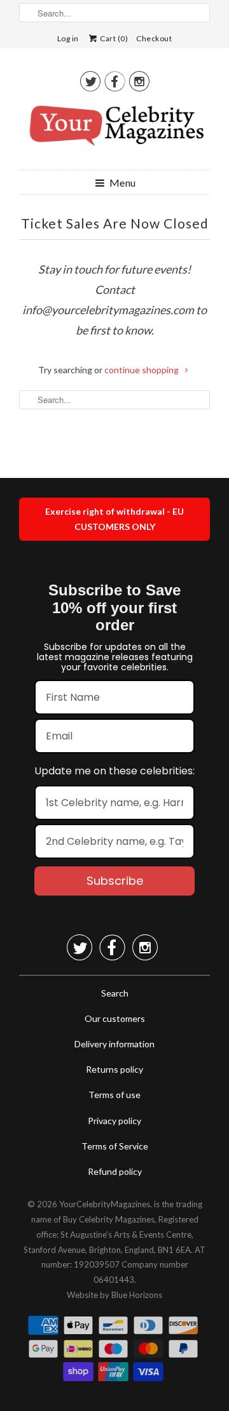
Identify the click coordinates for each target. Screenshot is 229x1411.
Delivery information (114, 1043)
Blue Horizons (136, 1295)
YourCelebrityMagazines (104, 1204)
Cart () (113, 38)
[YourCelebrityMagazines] (114, 130)
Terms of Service (114, 1146)
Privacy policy (114, 1120)
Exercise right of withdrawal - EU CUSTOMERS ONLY (114, 519)
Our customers (115, 1018)
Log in (68, 38)
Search (114, 993)
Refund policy (115, 1171)
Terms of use (114, 1094)
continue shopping (142, 369)
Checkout (154, 38)
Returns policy (114, 1069)
